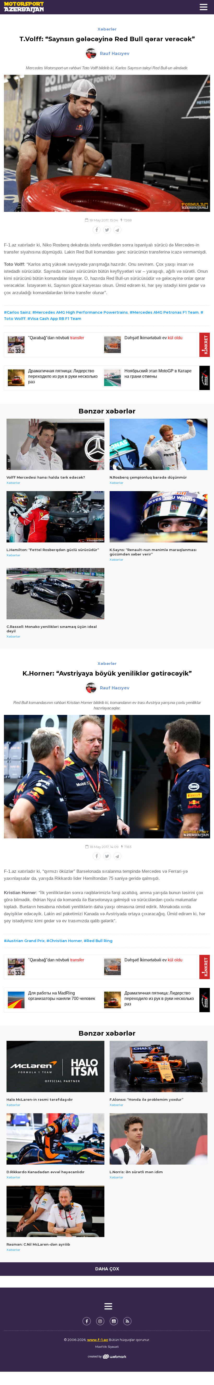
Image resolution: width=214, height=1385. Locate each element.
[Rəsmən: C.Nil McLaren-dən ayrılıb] (55, 1211)
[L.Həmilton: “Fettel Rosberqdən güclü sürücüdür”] (55, 516)
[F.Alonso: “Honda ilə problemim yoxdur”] (158, 1066)
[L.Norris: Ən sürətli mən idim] (158, 1139)
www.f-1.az (97, 1340)
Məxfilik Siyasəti (107, 1347)
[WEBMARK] (107, 1356)
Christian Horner (65, 940)
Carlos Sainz (19, 312)
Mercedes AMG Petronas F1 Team (166, 312)
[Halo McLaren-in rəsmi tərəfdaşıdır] (55, 1066)
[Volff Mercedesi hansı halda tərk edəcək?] (55, 444)
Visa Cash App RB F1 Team (55, 318)
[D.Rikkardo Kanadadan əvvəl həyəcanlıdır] (55, 1139)
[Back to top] (199, 1370)
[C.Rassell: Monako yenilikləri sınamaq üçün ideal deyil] (55, 593)
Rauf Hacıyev (114, 53)
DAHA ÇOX (107, 1268)
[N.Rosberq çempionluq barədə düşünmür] (158, 444)
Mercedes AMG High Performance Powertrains (81, 312)
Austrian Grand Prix (26, 940)
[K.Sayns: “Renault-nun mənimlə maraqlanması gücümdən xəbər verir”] (158, 516)
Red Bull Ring (99, 940)
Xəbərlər (107, 29)
